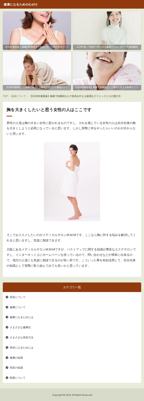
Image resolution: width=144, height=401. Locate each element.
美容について (18, 96)
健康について (18, 307)
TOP (5, 96)
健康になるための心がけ (21, 4)
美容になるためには (21, 347)
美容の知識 (16, 367)
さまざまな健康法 (20, 327)
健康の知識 (16, 357)
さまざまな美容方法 (21, 337)
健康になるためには (21, 317)
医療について (18, 377)
